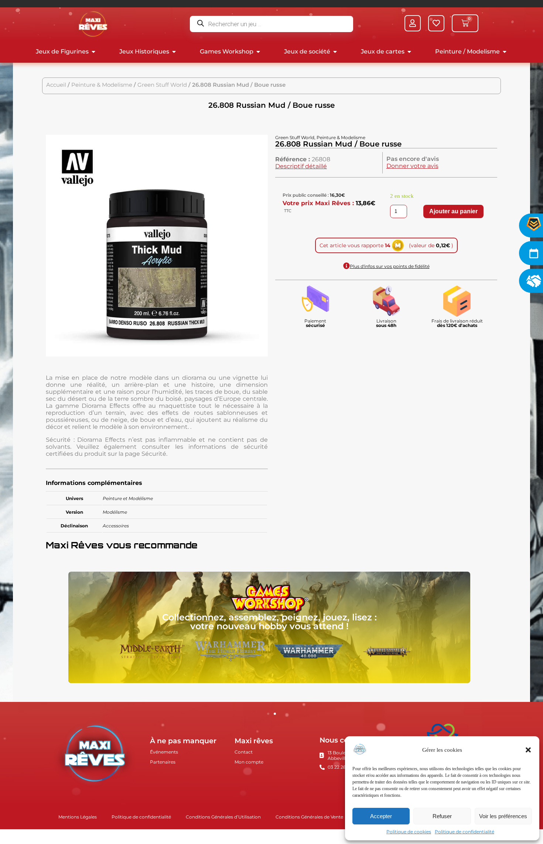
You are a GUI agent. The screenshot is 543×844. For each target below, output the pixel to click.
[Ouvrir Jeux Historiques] (174, 51)
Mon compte (249, 762)
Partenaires (162, 762)
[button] (528, 750)
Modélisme (115, 512)
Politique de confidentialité (464, 831)
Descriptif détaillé (301, 166)
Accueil (56, 85)
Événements (164, 752)
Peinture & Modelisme (101, 85)
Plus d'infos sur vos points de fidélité (390, 266)
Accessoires (116, 525)
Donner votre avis (412, 165)
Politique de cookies (408, 831)
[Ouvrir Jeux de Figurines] (93, 51)
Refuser (442, 816)
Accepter (381, 816)
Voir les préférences (503, 816)
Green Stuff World (162, 85)
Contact (244, 752)
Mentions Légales (77, 817)
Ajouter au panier (453, 211)
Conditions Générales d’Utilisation (223, 817)
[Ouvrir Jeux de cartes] (409, 51)
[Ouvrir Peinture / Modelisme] (505, 51)
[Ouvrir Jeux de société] (335, 51)
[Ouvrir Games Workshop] (258, 51)
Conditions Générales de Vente (309, 817)
